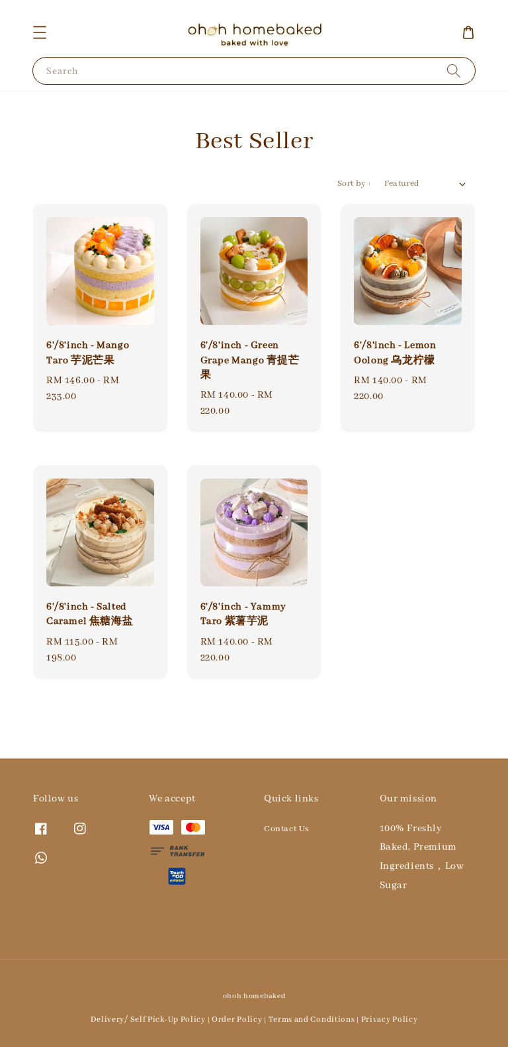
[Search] (454, 70)
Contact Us (286, 829)
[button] (39, 32)
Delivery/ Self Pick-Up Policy (148, 1019)
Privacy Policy (389, 1019)
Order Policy (237, 1019)
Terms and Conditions (312, 1019)
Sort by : (354, 183)
